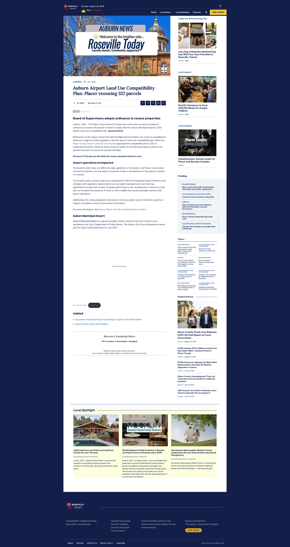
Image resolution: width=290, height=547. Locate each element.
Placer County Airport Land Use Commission (94, 143)
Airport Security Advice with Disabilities (91, 324)
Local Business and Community (196, 194)
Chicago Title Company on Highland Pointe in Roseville (207, 276)
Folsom (181, 61)
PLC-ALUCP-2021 (80, 305)
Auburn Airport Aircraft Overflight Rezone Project (122, 209)
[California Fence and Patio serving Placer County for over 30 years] (96, 430)
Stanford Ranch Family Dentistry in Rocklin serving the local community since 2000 (143, 451)
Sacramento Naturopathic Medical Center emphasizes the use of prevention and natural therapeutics (193, 452)
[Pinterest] (153, 103)
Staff (82, 103)
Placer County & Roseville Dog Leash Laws (197, 218)
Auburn (77, 82)
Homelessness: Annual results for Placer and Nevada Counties (196, 160)
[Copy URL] (163, 103)
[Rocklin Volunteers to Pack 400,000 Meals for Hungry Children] (197, 89)
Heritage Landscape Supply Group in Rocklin (208, 288)
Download (94, 305)
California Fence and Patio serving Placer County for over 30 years (93, 451)
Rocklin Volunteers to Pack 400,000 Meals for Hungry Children (193, 108)
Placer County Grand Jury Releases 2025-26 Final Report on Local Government (196, 207)
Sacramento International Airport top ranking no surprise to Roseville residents (108, 319)
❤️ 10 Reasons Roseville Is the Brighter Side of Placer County (187, 288)
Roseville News (189, 184)
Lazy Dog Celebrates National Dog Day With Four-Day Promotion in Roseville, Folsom (197, 54)
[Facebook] (142, 103)
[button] (220, 6)
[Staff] (75, 103)
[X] (148, 103)
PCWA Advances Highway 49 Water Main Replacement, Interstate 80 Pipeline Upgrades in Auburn (197, 364)
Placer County (85, 111)
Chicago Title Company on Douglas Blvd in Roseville (198, 227)
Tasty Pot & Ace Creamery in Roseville (198, 197)
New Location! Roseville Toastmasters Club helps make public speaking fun (198, 188)
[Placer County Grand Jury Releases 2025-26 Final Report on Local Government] (197, 314)
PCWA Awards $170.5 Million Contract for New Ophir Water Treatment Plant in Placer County (197, 350)
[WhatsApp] (158, 103)
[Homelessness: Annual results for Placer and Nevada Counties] (197, 142)
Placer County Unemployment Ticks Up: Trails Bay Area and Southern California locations (196, 379)
